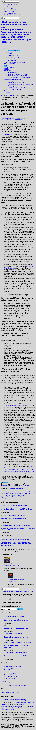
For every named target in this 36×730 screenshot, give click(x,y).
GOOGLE (6, 6)
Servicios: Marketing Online (12, 79)
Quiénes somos (12, 72)
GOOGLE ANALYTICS (10, 10)
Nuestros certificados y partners (18, 74)
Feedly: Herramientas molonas (16, 637)
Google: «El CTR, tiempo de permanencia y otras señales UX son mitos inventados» (17, 494)
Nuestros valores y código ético (17, 76)
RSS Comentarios (15, 706)
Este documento (6, 134)
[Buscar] (1, 18)
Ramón (21, 704)
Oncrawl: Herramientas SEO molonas (15, 519)
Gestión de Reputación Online (17, 87)
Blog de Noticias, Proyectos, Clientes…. (20, 77)
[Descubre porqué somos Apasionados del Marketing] (18, 492)
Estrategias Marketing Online (17, 81)
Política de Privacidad (12, 708)
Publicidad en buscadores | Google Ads (20, 84)
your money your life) (17, 405)
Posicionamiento (15, 489)
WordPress (13, 716)
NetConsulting (12, 60)
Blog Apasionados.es (12, 682)
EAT (8, 489)
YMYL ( (8, 405)
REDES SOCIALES (9, 11)
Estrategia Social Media (15, 89)
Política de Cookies (26, 708)
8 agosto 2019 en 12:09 (15, 581)
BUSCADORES (8, 8)
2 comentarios (17, 120)
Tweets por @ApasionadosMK (10, 692)
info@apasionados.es (7, 709)
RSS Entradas (5, 706)
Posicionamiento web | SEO (16, 82)
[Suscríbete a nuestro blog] (18, 599)
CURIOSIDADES (9, 67)
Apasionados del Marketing (12, 15)
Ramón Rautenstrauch (8, 118)
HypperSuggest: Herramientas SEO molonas (18, 529)
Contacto (7, 91)
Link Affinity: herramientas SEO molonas (16, 509)
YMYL (22, 489)
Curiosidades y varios (11, 13)
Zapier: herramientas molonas (16, 620)
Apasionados (8, 71)
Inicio (6, 49)
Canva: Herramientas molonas (16, 628)
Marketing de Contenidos (16, 86)
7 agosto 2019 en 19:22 (11, 565)
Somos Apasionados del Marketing (15, 700)
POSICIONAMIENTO (10, 5)
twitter (8, 93)
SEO (5, 66)
